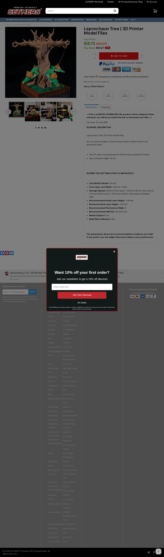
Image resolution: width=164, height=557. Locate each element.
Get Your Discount (82, 295)
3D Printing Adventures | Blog (130, 2)
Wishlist (110, 2)
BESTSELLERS (91, 20)
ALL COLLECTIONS (61, 20)
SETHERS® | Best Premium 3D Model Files (21, 20)
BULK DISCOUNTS (105, 20)
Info (132, 20)
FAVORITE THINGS (121, 20)
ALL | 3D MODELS (45, 20)
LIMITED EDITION (77, 20)
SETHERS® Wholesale (94, 2)
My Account (152, 2)
